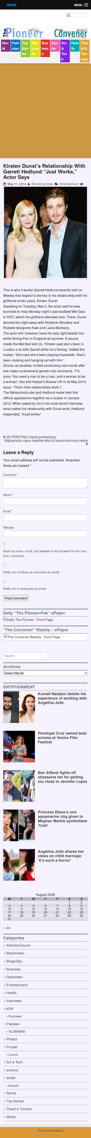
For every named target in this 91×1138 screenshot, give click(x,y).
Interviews (14, 1000)
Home (11, 4)
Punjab (12, 1046)
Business (45, 48)
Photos (12, 1039)
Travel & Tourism (84, 51)
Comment (10, 475)
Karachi (13, 1085)
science (12, 1070)
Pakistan (15, 45)
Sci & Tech (64, 51)
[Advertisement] (45, 111)
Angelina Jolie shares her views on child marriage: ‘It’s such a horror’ (61, 856)
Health (75, 45)
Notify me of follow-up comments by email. (31, 572)
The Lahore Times (45, 1134)
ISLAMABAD (16, 1031)
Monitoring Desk (42, 184)
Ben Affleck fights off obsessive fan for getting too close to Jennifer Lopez (62, 777)
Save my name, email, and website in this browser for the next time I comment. (44, 553)
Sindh (11, 1077)
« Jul (6, 927)
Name (8, 495)
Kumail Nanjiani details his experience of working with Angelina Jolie (62, 698)
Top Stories (25, 48)
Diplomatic (35, 48)
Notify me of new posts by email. (25, 588)
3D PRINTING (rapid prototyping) (30, 436)
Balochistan (15, 953)
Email (7, 511)
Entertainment (69, 184)
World (5, 45)
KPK (10, 1008)
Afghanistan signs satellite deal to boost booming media (46, 440)
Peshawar (15, 1016)
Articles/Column (18, 945)
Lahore (13, 1054)
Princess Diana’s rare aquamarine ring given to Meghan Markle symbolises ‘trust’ (62, 818)
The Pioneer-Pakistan (50, 1131)
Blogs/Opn (14, 961)
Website (8, 527)
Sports (54, 45)
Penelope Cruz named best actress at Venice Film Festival (62, 737)
